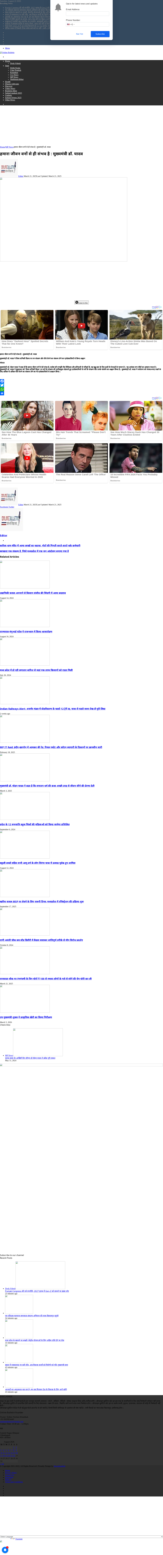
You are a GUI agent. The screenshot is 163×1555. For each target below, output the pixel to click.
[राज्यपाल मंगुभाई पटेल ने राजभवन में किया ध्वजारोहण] (25, 626)
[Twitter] (81, 385)
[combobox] (70, 24)
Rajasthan (14, 72)
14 (12, 1453)
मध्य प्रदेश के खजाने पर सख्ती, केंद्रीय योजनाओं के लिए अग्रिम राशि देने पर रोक (34, 12)
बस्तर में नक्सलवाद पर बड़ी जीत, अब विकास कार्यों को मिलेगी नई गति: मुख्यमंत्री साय (35, 14)
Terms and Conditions (14, 1482)
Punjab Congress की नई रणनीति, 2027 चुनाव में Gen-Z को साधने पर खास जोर (34, 8)
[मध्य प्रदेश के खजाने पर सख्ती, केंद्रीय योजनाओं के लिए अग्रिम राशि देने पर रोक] (19, 1338)
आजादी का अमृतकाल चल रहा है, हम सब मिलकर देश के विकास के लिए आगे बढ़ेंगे (34, 17)
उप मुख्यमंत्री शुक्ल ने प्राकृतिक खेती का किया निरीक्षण (26, 1017)
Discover (8, 86)
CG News (14, 75)
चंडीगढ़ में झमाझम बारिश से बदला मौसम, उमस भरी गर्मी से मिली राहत (29, 24)
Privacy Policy (11, 1473)
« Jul (2, 1464)
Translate (19, 1539)
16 (17, 1453)
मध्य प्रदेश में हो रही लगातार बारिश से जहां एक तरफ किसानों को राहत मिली (36, 670)
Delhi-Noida (15, 68)
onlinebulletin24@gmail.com (11, 1421)
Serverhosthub (59, 1466)
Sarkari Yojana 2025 (13, 98)
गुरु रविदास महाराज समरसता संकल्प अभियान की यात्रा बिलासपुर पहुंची (31, 10)
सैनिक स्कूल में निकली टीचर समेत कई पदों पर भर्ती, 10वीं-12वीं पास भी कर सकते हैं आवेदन (37, 28)
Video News (10, 88)
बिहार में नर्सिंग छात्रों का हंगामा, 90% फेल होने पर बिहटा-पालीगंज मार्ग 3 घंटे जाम (34, 19)
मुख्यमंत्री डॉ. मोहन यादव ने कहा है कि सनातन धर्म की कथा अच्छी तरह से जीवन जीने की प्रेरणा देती (47, 785)
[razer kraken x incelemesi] (81, 1541)
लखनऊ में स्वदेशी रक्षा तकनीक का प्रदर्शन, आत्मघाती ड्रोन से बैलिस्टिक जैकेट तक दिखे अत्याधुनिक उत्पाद (43, 21)
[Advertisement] (81, 127)
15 (14, 1453)
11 (4, 1453)
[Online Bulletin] (7, 52)
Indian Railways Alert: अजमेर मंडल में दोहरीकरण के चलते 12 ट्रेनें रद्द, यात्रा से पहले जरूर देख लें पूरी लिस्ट (52, 708)
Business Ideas (11, 91)
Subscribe (100, 34)
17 (1, 1456)
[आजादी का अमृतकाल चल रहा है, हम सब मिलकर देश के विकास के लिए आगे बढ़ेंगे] (19, 1387)
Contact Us (9, 1475)
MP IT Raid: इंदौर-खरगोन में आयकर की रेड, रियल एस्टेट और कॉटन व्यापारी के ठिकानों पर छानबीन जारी (51, 747)
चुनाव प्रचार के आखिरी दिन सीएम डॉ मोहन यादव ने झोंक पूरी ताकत (30, 1058)
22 (14, 1456)
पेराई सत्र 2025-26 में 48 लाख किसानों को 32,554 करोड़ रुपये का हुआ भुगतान (33, 26)
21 (12, 1456)
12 (6, 1453)
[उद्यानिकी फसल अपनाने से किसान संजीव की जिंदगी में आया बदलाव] (25, 588)
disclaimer (9, 1477)
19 (6, 1456)
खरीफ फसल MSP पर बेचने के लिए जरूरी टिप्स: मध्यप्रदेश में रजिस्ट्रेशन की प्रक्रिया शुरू (42, 901)
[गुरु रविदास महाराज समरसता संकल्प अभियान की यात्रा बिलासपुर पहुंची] (19, 1313)
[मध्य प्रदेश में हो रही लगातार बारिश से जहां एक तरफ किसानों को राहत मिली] (25, 665)
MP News (14, 77)
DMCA (8, 1479)
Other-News (10, 100)
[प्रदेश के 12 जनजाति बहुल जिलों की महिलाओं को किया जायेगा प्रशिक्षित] (25, 819)
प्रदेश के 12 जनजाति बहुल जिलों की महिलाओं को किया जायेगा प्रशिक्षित (35, 824)
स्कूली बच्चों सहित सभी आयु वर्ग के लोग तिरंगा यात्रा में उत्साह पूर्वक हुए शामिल (37, 862)
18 (4, 1456)
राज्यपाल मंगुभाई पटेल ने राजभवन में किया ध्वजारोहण (26, 631)
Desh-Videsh (15, 63)
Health (7, 82)
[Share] (81, 393)
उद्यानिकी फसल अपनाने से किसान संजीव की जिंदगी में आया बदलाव (33, 593)
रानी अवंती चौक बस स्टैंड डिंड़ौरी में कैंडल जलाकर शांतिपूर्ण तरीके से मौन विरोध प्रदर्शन (41, 940)
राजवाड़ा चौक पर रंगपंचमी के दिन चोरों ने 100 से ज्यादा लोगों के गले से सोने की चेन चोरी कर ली (46, 978)
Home (7, 61)
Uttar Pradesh (15, 70)
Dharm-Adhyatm (12, 84)
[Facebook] (81, 381)
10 (1, 1453)
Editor (20, 176)
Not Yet (79, 34)
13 (9, 1453)
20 (9, 1456)
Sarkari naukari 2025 (13, 93)
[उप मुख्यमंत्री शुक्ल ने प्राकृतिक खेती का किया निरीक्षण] (25, 1012)
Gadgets (8, 95)
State (7, 66)
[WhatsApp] (81, 389)
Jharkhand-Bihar (17, 79)
